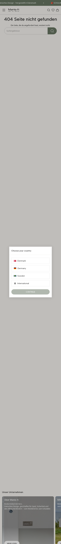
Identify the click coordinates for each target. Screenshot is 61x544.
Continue (30, 292)
